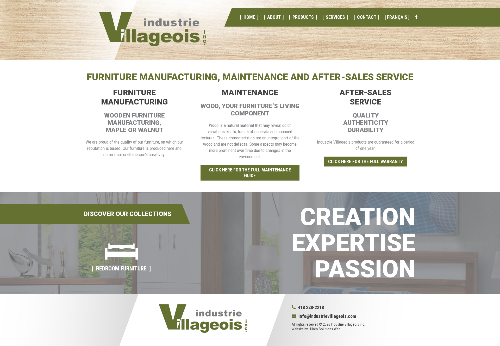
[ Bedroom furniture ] (121, 268)
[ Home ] (249, 17)
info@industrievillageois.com (327, 316)
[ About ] (274, 17)
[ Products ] (303, 17)
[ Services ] (335, 17)
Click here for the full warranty (365, 161)
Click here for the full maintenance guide (250, 172)
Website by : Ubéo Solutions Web (316, 329)
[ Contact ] (366, 17)
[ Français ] (396, 17)
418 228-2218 (310, 307)
